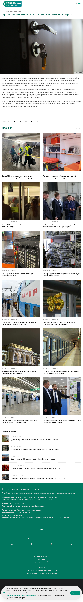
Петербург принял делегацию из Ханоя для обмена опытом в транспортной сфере (61, 372)
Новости (13, 456)
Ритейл (13, 437)
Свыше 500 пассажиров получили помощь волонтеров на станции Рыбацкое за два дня (18, 177)
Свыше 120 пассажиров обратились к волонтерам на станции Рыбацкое (20, 226)
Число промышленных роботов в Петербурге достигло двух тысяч (18, 275)
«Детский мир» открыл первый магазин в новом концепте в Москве (34, 440)
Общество (14, 475)
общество (22, 114)
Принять (75, 593)
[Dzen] (51, 544)
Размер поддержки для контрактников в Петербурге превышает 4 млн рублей (61, 275)
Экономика (14, 466)
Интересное (17, 11)
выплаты (13, 114)
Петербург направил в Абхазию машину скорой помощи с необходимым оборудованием (59, 177)
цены (48, 114)
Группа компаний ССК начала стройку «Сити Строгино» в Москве (33, 459)
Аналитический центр (41, 556)
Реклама (42, 565)
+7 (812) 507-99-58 (23, 513)
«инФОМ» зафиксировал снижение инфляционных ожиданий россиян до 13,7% (19, 372)
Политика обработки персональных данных (41, 573)
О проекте (41, 567)
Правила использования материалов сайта (41, 570)
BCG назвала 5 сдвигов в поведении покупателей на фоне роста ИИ (35, 449)
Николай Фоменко (7, 11)
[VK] (12, 544)
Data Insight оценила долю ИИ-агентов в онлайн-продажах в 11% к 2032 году (38, 478)
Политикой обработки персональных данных (22, 595)
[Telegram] (71, 544)
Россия (30, 114)
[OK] (31, 544)
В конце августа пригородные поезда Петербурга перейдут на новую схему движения (19, 421)
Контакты (41, 559)
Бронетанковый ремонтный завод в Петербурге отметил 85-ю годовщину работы (60, 323)
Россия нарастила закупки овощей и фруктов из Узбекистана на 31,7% (35, 469)
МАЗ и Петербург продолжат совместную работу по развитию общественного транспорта (61, 226)
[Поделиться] (15, 121)
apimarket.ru (44, 493)
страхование (39, 114)
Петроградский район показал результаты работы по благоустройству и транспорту (62, 421)
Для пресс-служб (41, 562)
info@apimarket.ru (16, 515)
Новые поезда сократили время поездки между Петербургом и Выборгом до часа (19, 323)
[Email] (20, 121)
